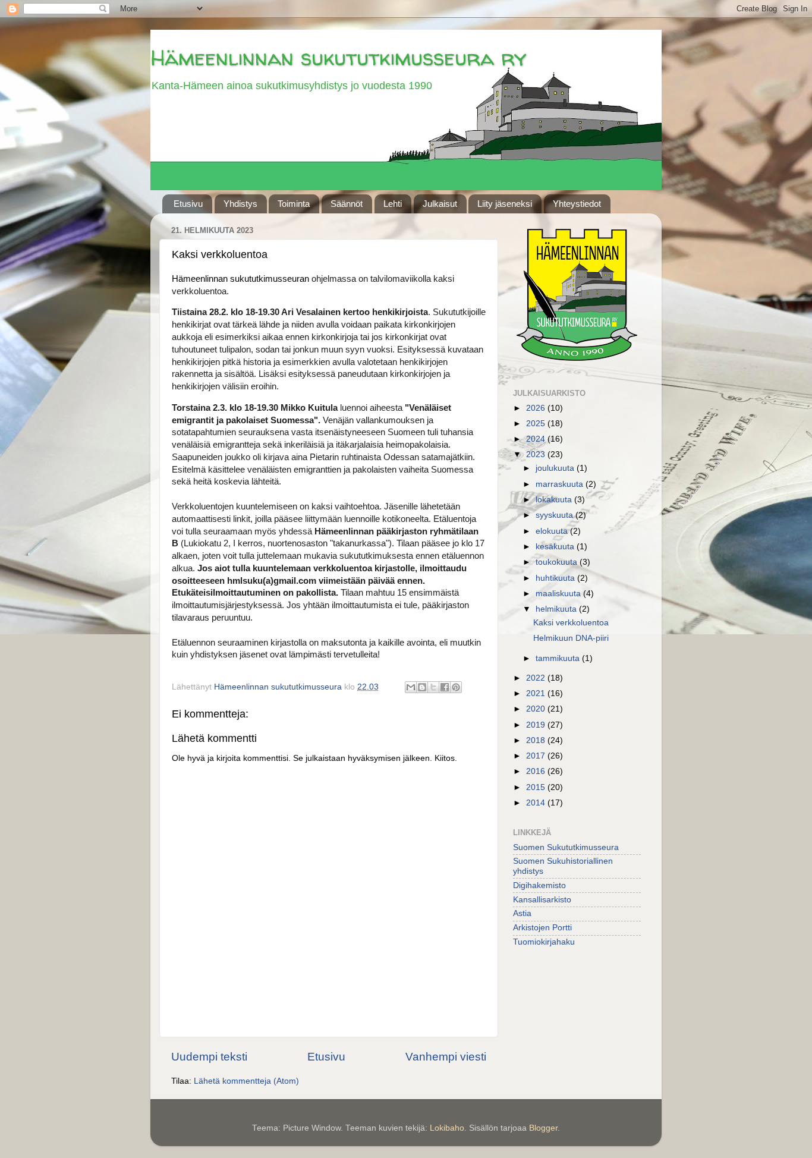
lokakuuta (555, 499)
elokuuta (553, 531)
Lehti (392, 204)
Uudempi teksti (209, 1056)
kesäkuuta (556, 546)
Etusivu (188, 204)
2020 (536, 708)
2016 (536, 771)
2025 (536, 423)
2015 (536, 787)
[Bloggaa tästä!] (422, 687)
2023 (536, 454)
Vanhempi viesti (445, 1056)
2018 (536, 740)
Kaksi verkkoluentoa (571, 622)
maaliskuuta (559, 593)
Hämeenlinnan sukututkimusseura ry (338, 57)
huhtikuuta (556, 578)
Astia (522, 913)
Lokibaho (447, 1128)
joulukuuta (556, 468)
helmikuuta (557, 609)
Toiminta (294, 204)
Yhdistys (240, 204)
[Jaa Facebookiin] (445, 687)
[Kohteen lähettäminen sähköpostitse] (411, 687)
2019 (536, 724)
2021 (536, 693)
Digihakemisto (539, 885)
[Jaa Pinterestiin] (456, 687)
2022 (536, 678)
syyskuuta (555, 515)
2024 (536, 439)
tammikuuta (559, 658)
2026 (536, 408)
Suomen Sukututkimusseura (566, 847)
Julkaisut (440, 204)
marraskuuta (561, 484)
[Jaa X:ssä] (433, 687)
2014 (536, 802)
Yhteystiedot (577, 204)
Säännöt (347, 204)
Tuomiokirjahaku (544, 941)
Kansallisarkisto (542, 899)
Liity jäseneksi (504, 204)
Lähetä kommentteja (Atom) (246, 1081)
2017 (536, 755)
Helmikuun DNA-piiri (571, 638)
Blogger (543, 1128)
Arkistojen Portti (542, 927)
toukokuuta (558, 562)
